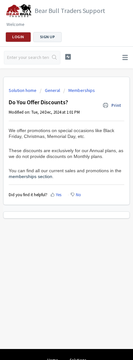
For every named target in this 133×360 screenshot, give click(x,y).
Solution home (23, 90)
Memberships (81, 90)
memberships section (30, 176)
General (52, 90)
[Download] (54, 176)
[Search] (54, 57)
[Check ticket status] (68, 56)
